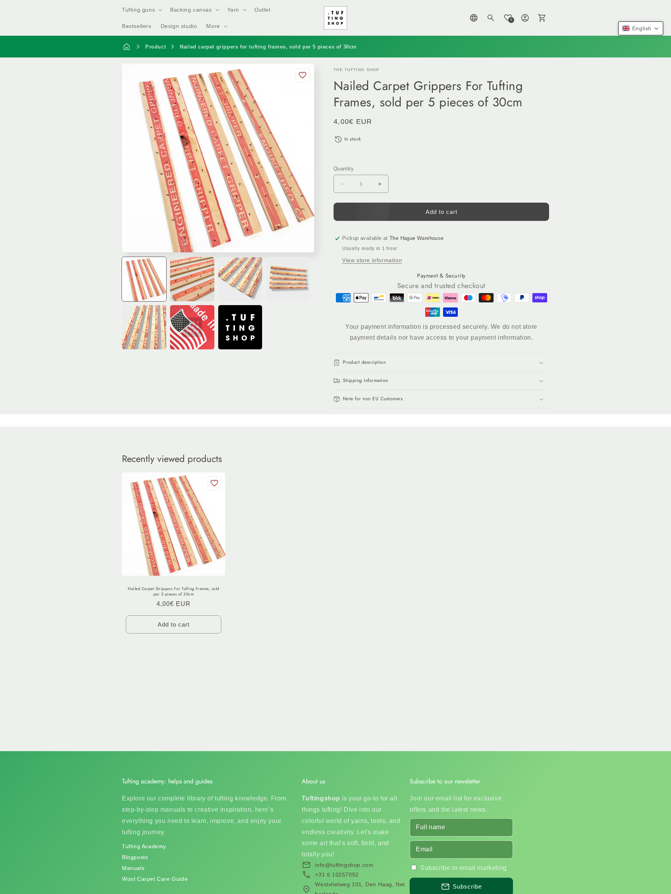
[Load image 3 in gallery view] (240, 279)
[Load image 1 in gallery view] (144, 279)
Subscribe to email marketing (463, 867)
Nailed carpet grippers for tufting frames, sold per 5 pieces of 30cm (268, 47)
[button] (141, 10)
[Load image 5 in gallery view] (144, 327)
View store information (372, 260)
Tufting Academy (144, 846)
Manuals (133, 868)
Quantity (344, 169)
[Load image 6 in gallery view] (192, 327)
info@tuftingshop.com (344, 865)
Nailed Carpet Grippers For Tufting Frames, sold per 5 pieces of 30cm (173, 591)
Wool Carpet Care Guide (155, 879)
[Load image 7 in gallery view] (240, 327)
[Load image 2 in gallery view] (192, 279)
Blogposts (135, 857)
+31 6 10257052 (336, 874)
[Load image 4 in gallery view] (288, 279)
